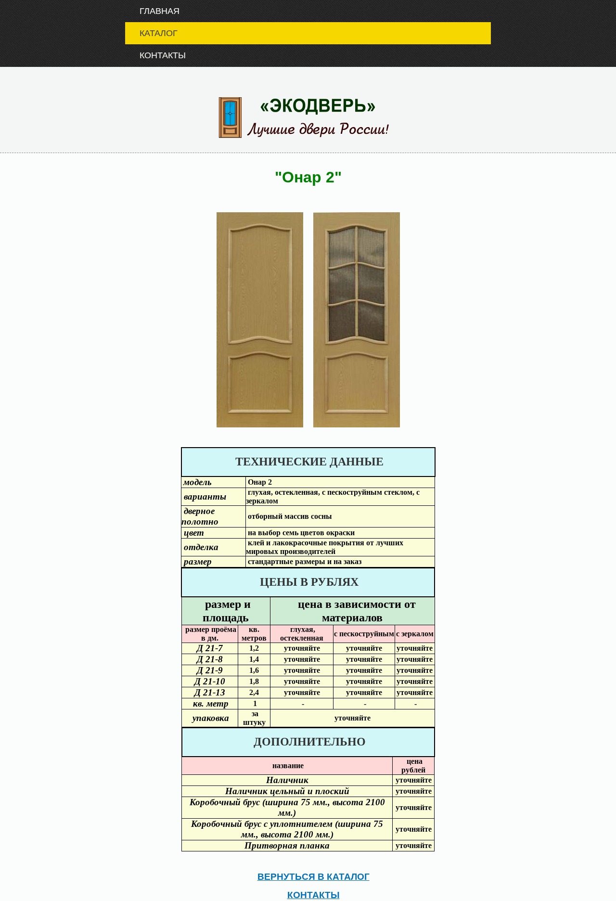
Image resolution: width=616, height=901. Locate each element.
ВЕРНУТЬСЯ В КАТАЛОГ (313, 876)
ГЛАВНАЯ (152, 10)
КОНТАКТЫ (155, 55)
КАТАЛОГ (151, 33)
